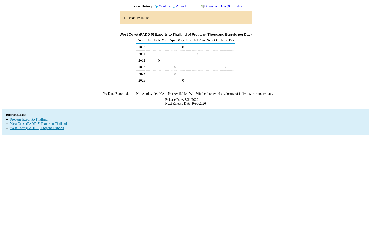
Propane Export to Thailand (29, 119)
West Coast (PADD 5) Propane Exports (37, 128)
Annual (181, 6)
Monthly (164, 6)
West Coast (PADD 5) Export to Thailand (38, 123)
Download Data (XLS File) (223, 6)
